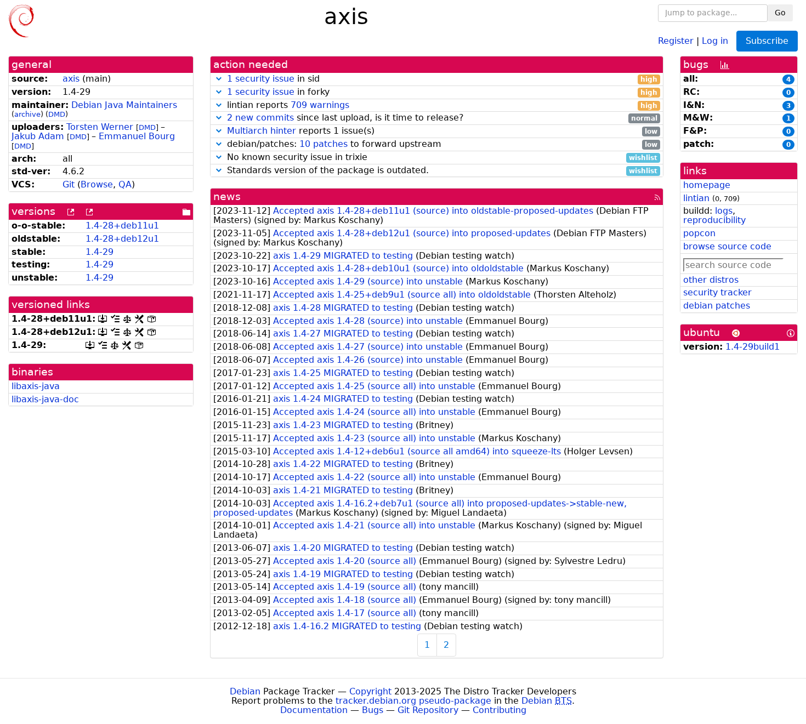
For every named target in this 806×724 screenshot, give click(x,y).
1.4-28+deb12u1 (122, 238)
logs (724, 211)
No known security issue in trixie (441, 157)
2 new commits (260, 117)
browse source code (727, 246)
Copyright (370, 691)
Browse (97, 184)
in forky (442, 92)
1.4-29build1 (752, 346)
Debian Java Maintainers (124, 105)
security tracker (717, 292)
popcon (699, 233)
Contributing (499, 710)
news (227, 196)
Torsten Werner (99, 127)
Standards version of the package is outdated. (441, 170)
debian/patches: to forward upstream (441, 144)
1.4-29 (99, 252)
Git (69, 184)
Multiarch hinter (261, 131)
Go (780, 12)
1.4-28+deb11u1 (122, 225)
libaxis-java (36, 386)
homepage (706, 185)
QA (125, 184)
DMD (56, 114)
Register (676, 40)
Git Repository (428, 710)
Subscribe (767, 41)
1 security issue (260, 78)
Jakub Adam (38, 136)
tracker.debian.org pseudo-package (413, 701)
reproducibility (714, 220)
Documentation (314, 710)
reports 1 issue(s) (442, 131)
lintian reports (441, 105)
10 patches (323, 144)
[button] (219, 78)
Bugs (372, 710)
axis (71, 78)
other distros (711, 280)
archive (27, 114)
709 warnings (320, 105)
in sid (442, 79)
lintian (696, 198)
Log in (715, 40)
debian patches (716, 305)
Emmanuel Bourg (137, 136)
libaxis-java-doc (45, 399)
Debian (245, 691)
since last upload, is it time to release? (442, 118)
